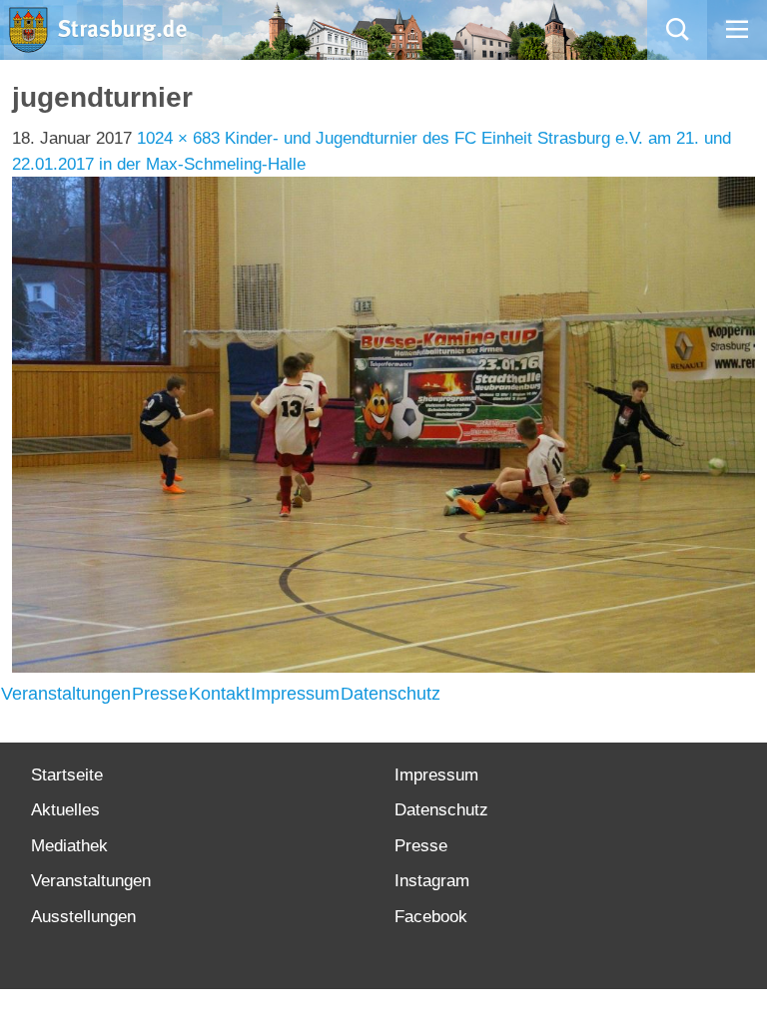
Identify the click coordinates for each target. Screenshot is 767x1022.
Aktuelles (65, 809)
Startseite (67, 775)
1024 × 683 (178, 138)
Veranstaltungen (66, 694)
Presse (160, 694)
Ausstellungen (83, 916)
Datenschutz (390, 694)
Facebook (430, 916)
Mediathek (69, 845)
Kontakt (219, 694)
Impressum (295, 694)
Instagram (431, 880)
